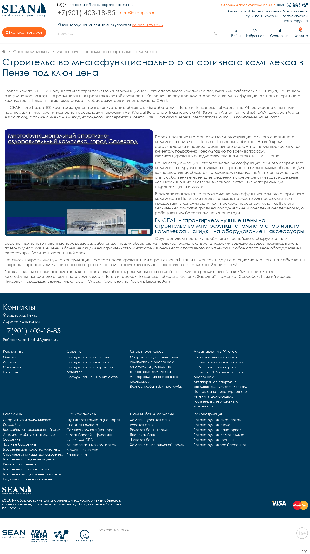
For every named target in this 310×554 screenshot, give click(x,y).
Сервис (108, 5)
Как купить (124, 5)
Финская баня (142, 440)
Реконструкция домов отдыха (219, 435)
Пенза (87, 25)
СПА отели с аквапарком (215, 367)
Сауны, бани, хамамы (260, 16)
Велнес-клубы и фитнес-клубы (156, 386)
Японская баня (142, 435)
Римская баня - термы (149, 430)
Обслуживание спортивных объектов (89, 369)
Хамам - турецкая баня (150, 420)
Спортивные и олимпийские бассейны (27, 422)
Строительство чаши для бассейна (33, 454)
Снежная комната (82, 425)
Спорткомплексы (294, 16)
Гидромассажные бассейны (28, 479)
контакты (77, 5)
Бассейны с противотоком (26, 469)
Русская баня (141, 425)
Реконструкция (296, 21)
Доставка (11, 362)
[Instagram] (59, 5)
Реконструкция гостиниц (215, 440)
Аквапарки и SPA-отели (245, 11)
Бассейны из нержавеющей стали (32, 429)
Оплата (9, 357)
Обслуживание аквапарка (89, 362)
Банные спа (76, 455)
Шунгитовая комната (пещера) (93, 420)
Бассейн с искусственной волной (32, 474)
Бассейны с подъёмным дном (29, 459)
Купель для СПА (79, 440)
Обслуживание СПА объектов (92, 377)
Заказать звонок (114, 529)
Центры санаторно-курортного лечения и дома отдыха (220, 393)
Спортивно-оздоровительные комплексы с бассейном (155, 359)
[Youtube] (65, 5)
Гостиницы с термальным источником (216, 403)
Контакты (19, 307)
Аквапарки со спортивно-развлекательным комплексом (220, 384)
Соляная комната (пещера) (90, 430)
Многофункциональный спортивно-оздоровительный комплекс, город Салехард (73, 138)
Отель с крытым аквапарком (218, 362)
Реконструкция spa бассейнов (220, 445)
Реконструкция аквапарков (217, 420)
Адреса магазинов (21, 322)
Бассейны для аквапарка (215, 357)
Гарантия (10, 372)
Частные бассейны (19, 444)
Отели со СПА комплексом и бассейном (219, 374)
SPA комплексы (295, 11)
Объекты (93, 5)
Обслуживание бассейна (88, 357)
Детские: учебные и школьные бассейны (29, 436)
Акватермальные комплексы (91, 445)
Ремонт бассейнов (19, 464)
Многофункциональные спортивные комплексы (150, 369)
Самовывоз (12, 367)
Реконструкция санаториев (217, 430)
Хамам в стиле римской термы (157, 445)
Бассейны (273, 11)
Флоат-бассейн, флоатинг (89, 435)
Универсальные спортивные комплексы (154, 378)
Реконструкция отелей (213, 425)
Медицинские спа (82, 450)
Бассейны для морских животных (31, 449)
